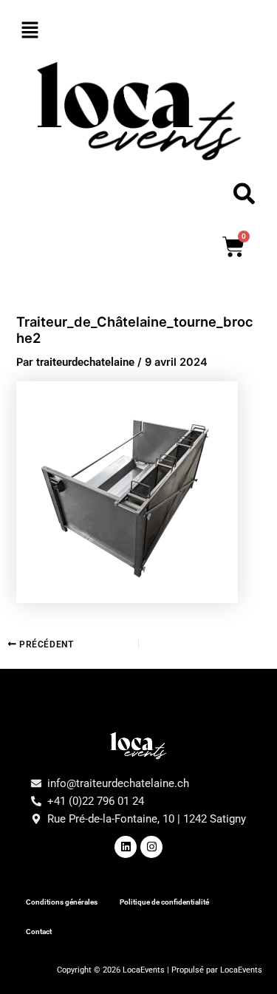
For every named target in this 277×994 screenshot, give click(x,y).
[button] (138, 31)
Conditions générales (62, 902)
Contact (39, 931)
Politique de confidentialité (164, 902)
